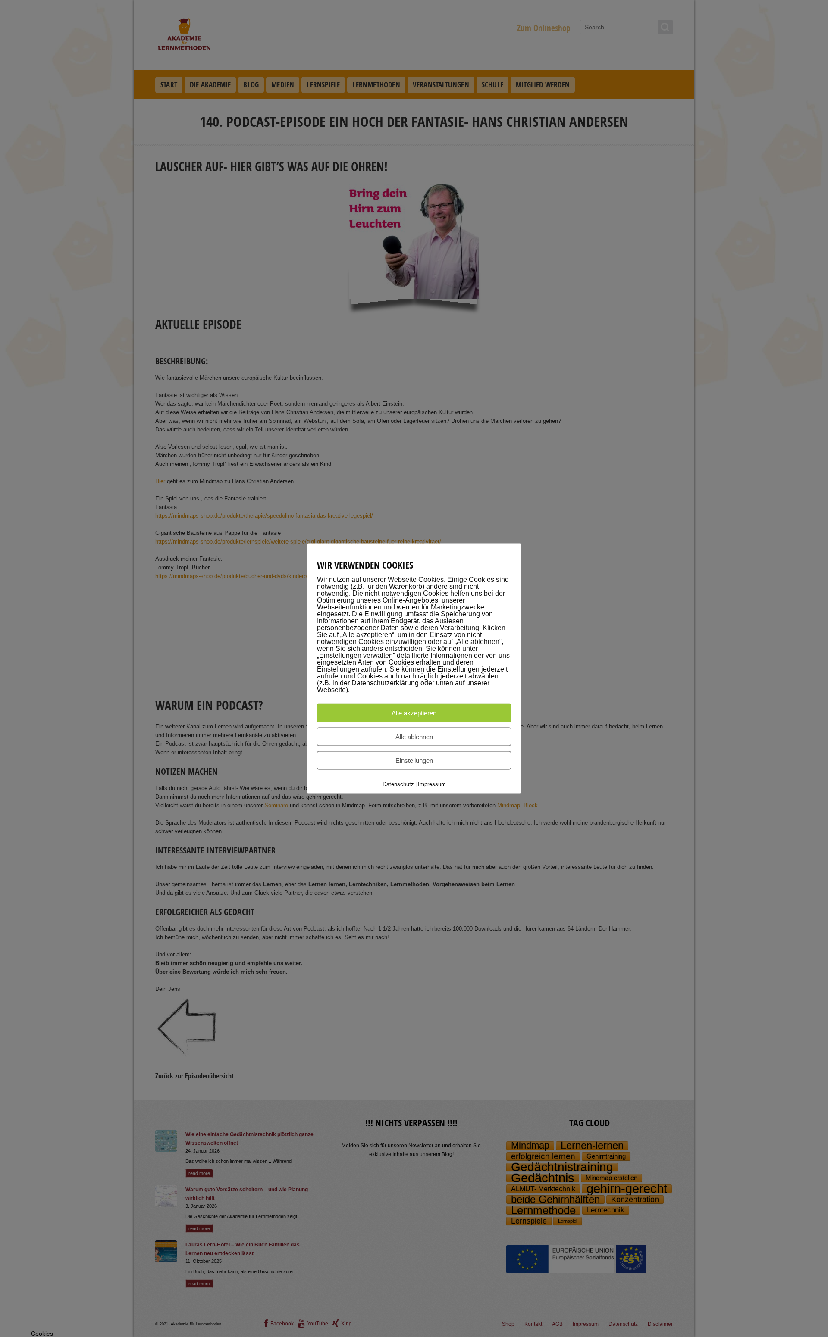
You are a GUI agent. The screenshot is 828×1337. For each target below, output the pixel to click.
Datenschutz (398, 784)
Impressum (432, 784)
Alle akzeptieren (414, 713)
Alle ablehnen (414, 736)
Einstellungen (414, 760)
